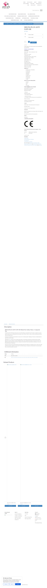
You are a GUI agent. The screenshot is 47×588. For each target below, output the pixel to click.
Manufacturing (30, 23)
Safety (7, 23)
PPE (11, 23)
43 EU (26, 357)
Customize (6, 584)
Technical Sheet (26, 138)
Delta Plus (15, 23)
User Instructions (26, 140)
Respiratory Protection (34, 16)
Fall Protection (31, 14)
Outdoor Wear (25, 18)
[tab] (6, 324)
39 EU (18, 357)
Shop (25, 515)
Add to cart (33, 42)
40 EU (20, 357)
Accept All (18, 584)
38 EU (16, 357)
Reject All (12, 584)
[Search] (41, 10)
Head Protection (22, 14)
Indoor (25, 23)
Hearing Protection (22, 16)
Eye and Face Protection (10, 16)
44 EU (28, 357)
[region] (12, 581)
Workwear (17, 18)
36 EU (12, 357)
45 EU (30, 357)
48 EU (37, 357)
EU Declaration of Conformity (28, 141)
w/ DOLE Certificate (28, 20)
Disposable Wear (15, 20)
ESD (21, 20)
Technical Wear (34, 18)
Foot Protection (12, 14)
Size (25, 36)
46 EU (33, 357)
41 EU (22, 357)
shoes (10, 339)
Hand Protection (10, 18)
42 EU (24, 357)
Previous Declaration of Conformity (29, 139)
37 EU (14, 357)
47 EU (35, 357)
